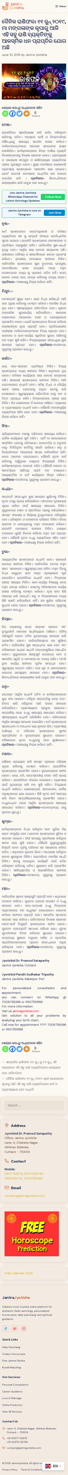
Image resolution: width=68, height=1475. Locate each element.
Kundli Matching (11, 1367)
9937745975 (14, 1174)
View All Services (12, 1411)
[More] (26, 113)
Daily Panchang (11, 1347)
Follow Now (53, 197)
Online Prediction (12, 1405)
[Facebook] (12, 113)
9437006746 (33, 1174)
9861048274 (13, 1178)
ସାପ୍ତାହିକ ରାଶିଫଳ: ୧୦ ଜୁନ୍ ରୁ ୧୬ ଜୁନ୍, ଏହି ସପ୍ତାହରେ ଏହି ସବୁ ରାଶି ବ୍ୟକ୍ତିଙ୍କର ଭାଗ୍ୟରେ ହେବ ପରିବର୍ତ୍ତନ (31, 1067)
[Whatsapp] (5, 113)
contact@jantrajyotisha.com (25, 1196)
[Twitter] (19, 113)
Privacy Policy (9, 1469)
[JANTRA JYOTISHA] (13, 6)
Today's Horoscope (13, 1354)
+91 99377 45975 (17, 1438)
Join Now (54, 213)
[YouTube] (14, 1328)
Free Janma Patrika (13, 1360)
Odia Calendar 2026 (19, 1273)
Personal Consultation (15, 1384)
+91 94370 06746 (17, 1442)
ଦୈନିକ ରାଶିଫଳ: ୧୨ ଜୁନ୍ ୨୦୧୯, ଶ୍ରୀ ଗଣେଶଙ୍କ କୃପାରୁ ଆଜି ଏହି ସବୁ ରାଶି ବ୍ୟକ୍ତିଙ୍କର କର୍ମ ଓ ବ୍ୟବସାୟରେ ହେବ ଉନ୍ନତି (32, 1084)
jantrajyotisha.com (26, 1011)
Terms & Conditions (32, 1469)
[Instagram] (23, 1328)
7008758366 (33, 1178)
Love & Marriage (12, 1398)
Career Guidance (12, 1391)
